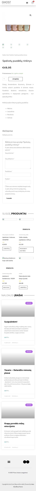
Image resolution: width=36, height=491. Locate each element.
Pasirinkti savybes (23, 249)
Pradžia (4, 55)
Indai (7, 55)
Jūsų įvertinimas (9, 153)
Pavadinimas (8, 171)
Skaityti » (6, 337)
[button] (27, 2)
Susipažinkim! (10, 322)
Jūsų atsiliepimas (9, 159)
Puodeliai (12, 55)
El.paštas (7, 179)
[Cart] (32, 2)
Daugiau (6, 287)
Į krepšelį (15, 79)
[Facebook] (24, 461)
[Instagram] (27, 461)
